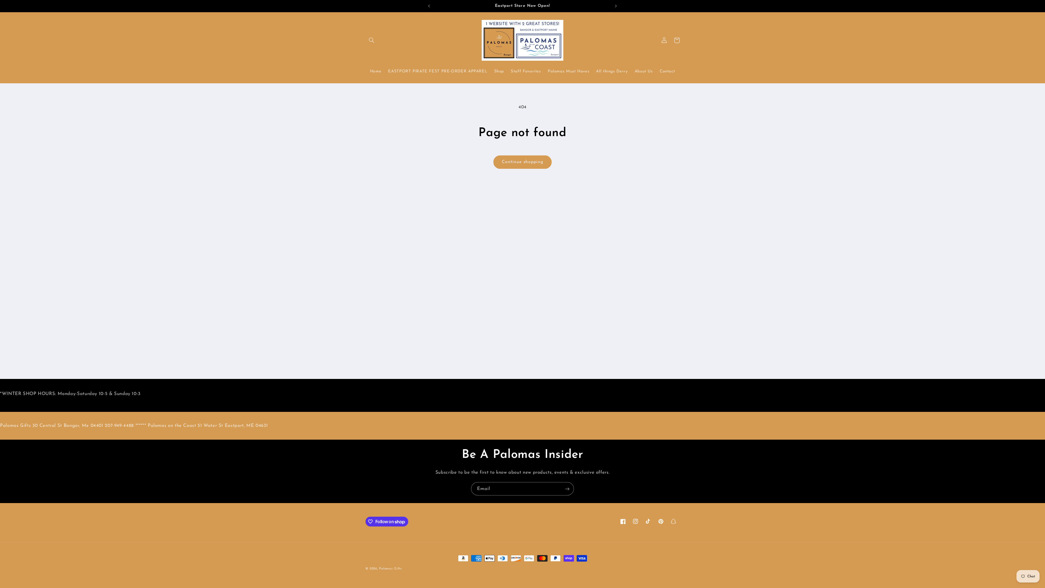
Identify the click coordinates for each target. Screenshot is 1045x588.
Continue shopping (522, 162)
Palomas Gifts (390, 568)
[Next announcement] (616, 6)
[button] (371, 40)
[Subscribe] (567, 488)
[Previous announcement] (429, 6)
